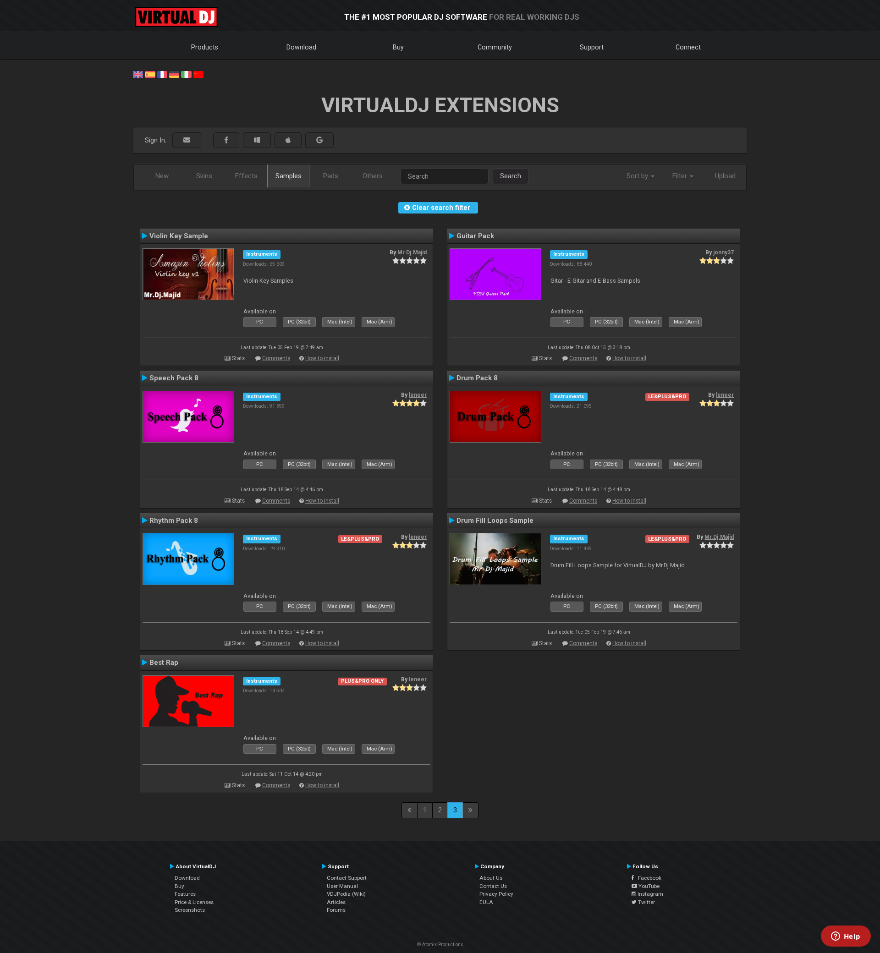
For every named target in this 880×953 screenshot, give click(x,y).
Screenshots (190, 910)
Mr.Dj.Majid (412, 252)
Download (301, 47)
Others (373, 176)
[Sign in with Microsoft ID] (257, 140)
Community (495, 47)
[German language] (174, 74)
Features (185, 894)
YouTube (648, 886)
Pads (330, 176)
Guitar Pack (475, 236)
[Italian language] (186, 74)
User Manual (342, 886)
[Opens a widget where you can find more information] (845, 937)
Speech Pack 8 (173, 378)
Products (204, 47)
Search (510, 176)
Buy (398, 47)
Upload (725, 176)
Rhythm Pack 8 (173, 520)
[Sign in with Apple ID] (288, 140)
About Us (490, 878)
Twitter (646, 902)
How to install (322, 358)
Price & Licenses (194, 902)
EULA (486, 902)
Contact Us (493, 886)
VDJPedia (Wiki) (346, 894)
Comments (276, 358)
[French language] (162, 74)
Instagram (649, 894)
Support (592, 47)
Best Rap (163, 662)
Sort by (638, 176)
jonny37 (723, 252)
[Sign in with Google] (319, 140)
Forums (336, 910)
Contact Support (347, 878)
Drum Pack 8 (477, 378)
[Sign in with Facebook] (226, 140)
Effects (246, 176)
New (162, 176)
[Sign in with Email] (186, 140)
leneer (418, 395)
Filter (680, 176)
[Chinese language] (198, 74)
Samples (288, 176)
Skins (204, 176)
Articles (336, 902)
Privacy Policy (496, 894)
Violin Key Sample (178, 236)
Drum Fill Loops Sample (495, 520)
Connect (688, 47)
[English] (138, 74)
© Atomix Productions (440, 945)
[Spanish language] (150, 74)
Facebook (647, 878)
